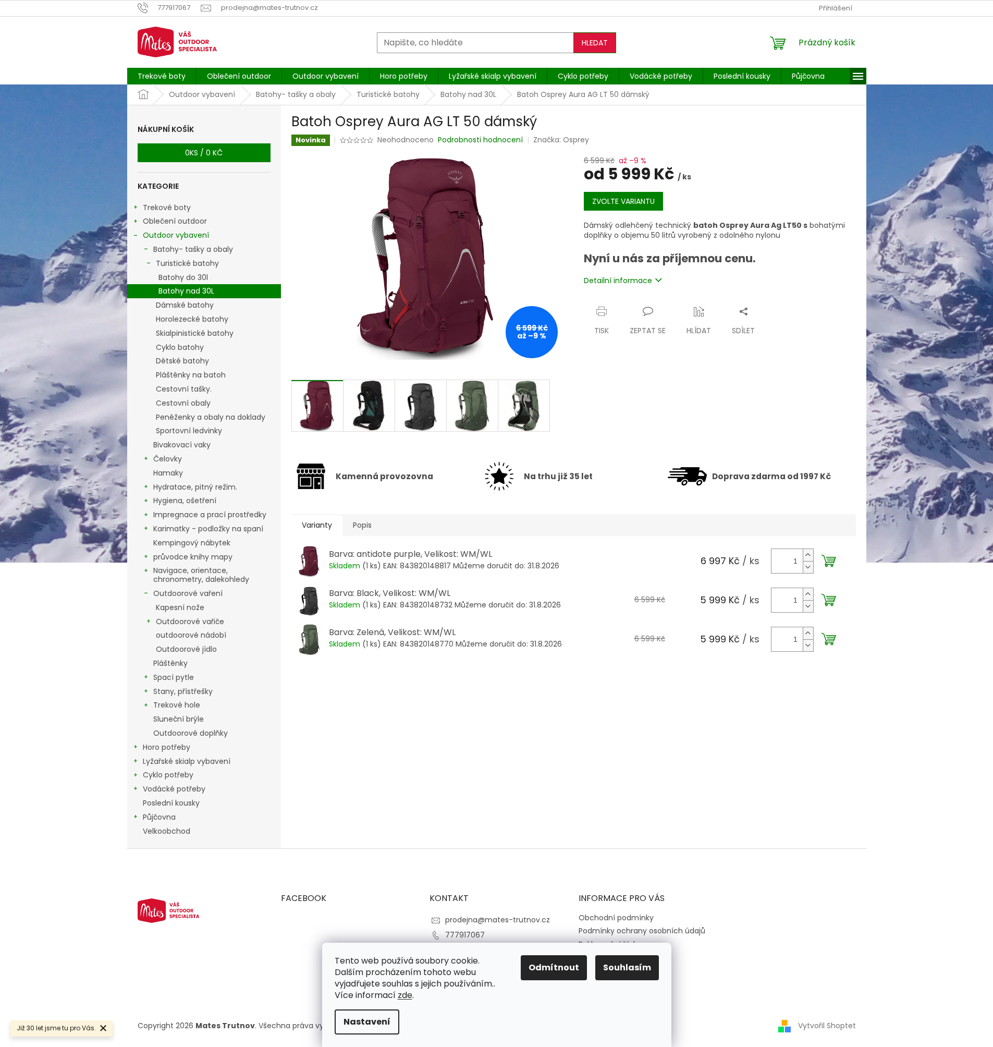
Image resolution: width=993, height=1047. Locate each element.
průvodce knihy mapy (192, 557)
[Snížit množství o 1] (808, 567)
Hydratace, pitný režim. (195, 487)
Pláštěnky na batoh (191, 375)
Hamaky (168, 473)
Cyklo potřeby (168, 775)
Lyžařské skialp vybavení (186, 761)
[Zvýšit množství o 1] (808, 555)
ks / (204, 153)
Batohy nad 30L (186, 291)
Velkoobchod (166, 831)
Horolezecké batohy (192, 319)
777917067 (465, 935)
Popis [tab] (362, 525)
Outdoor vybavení (176, 235)
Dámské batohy (185, 305)
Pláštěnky (170, 663)
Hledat (595, 43)
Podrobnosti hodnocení (480, 140)
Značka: (561, 140)
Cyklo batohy (180, 347)
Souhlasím (627, 967)
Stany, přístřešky (183, 691)
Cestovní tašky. (184, 389)
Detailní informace (618, 280)
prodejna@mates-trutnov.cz (497, 920)
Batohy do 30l (183, 277)
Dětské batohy (182, 361)
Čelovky (167, 459)
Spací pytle (173, 677)
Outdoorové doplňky (190, 733)
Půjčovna (159, 817)
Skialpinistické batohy (195, 333)
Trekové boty (167, 207)
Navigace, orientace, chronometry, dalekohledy (201, 575)
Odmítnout (554, 967)
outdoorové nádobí (191, 635)
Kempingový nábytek (191, 543)
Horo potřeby (166, 747)
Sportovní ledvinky (189, 430)
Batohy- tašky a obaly (193, 249)
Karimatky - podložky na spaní (208, 529)
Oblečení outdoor (175, 221)
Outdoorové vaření (188, 593)
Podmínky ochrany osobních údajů (642, 931)
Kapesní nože (180, 607)
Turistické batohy (187, 263)
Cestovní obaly (183, 403)
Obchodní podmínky (616, 917)
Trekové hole (176, 705)
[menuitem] (161, 76)
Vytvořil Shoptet (827, 1025)
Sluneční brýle (178, 719)
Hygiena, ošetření (184, 500)
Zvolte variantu (623, 201)
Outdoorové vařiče (190, 621)
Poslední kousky (171, 803)
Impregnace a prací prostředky (209, 514)
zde (405, 995)
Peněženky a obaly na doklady (210, 417)
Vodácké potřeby (174, 789)
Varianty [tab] (317, 525)
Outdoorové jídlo (186, 649)
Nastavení (367, 1022)
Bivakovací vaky (182, 445)
